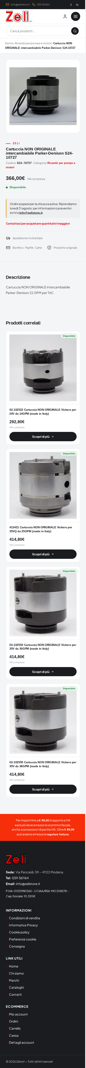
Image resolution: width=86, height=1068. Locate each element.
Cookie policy (19, 932)
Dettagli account (21, 1042)
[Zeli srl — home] (19, 16)
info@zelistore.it (20, 4)
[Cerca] (75, 31)
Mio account (18, 1014)
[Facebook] (71, 4)
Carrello (15, 1028)
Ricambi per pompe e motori (33, 43)
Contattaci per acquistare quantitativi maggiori (38, 223)
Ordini (13, 1021)
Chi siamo (16, 973)
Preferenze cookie (22, 939)
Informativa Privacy (23, 925)
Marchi (14, 980)
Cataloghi (16, 987)
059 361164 (43, 4)
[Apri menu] (75, 16)
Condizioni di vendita (24, 918)
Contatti (15, 994)
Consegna (17, 946)
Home (9, 43)
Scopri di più (40, 436)
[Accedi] (65, 16)
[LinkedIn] (77, 4)
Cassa (14, 1035)
